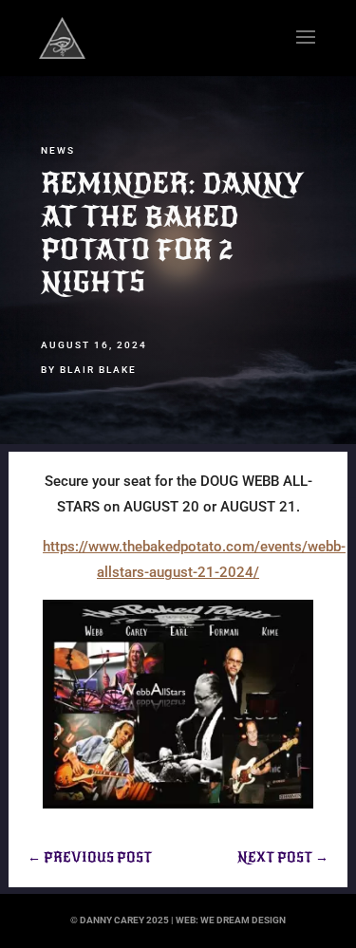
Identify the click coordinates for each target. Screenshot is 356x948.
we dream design (243, 920)
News (58, 150)
